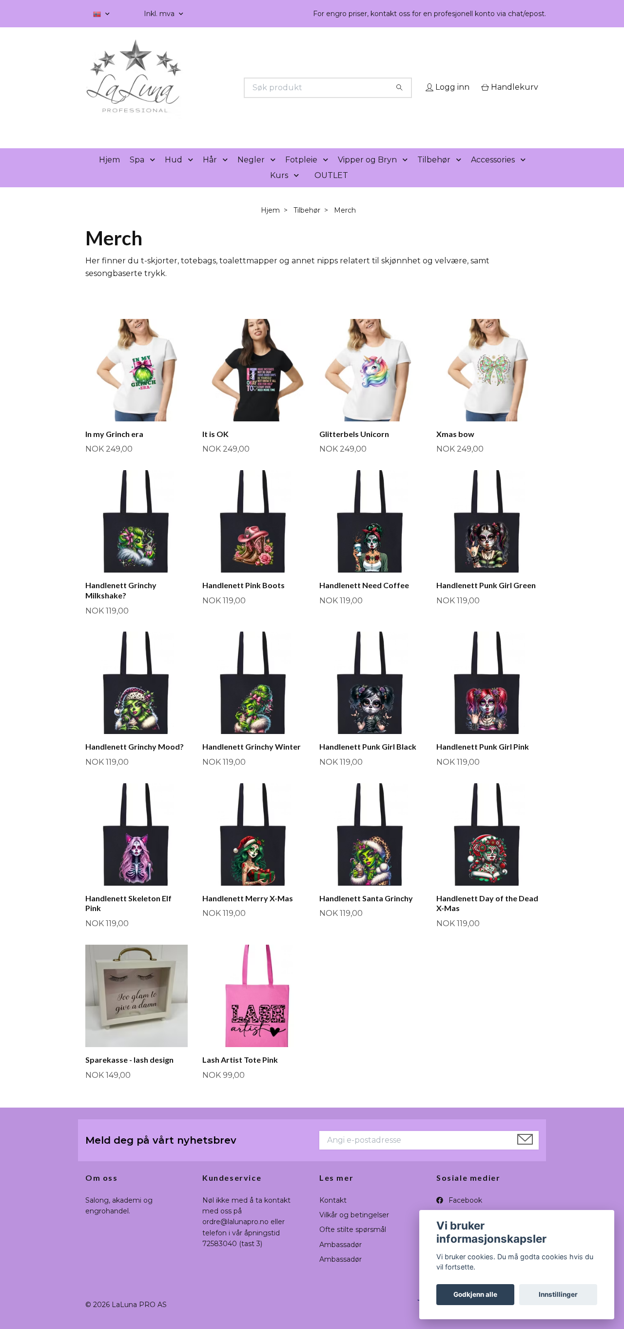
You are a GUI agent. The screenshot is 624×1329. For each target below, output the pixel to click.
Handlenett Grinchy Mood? (134, 760)
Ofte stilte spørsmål (352, 1243)
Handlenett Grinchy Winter (251, 760)
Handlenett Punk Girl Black (367, 760)
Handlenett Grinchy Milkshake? (120, 604)
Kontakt (333, 1214)
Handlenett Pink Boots (243, 598)
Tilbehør (433, 173)
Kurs (279, 189)
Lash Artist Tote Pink (240, 1073)
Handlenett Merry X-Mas (247, 911)
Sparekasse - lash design (129, 1073)
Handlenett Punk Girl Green (486, 598)
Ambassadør (340, 1258)
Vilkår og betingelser (354, 1228)
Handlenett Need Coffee (364, 598)
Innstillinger (558, 1294)
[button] (154, 174)
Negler (251, 173)
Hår (210, 173)
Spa (137, 173)
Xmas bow (455, 447)
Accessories (493, 173)
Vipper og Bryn (367, 173)
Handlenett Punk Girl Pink (482, 760)
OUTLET (331, 189)
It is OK (215, 447)
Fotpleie (301, 173)
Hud (173, 173)
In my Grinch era (114, 447)
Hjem (109, 173)
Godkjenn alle (475, 1294)
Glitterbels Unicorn (354, 447)
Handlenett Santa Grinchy (366, 911)
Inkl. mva (160, 13)
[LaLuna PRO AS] (199, 87)
